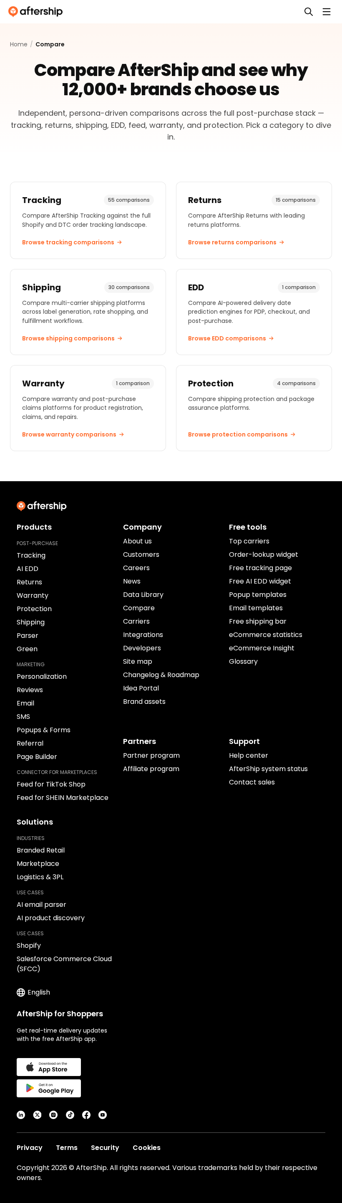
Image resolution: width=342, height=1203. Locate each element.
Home (19, 44)
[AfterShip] (37, 11)
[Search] (308, 12)
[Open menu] (326, 12)
